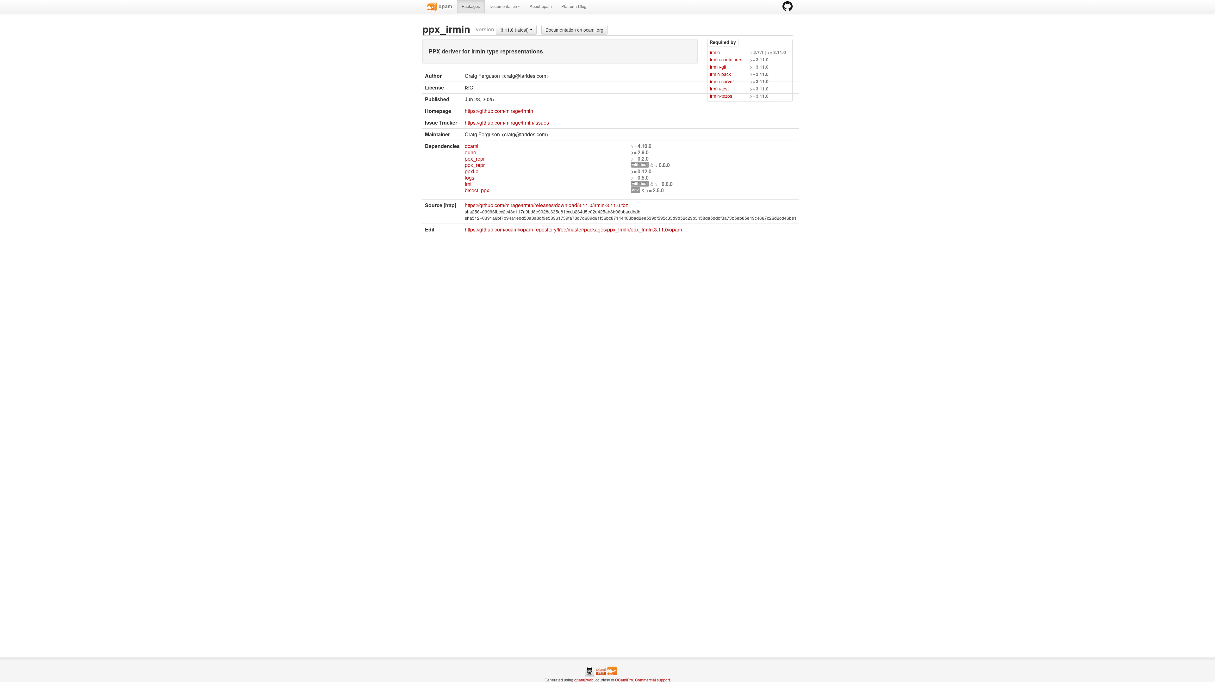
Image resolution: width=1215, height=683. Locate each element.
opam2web (584, 679)
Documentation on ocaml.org (574, 30)
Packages (471, 6)
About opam (541, 6)
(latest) (515, 30)
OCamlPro (624, 679)
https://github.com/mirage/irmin (499, 110)
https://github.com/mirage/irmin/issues (507, 122)
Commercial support (652, 679)
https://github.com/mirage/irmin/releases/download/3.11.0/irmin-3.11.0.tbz (546, 205)
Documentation (503, 6)
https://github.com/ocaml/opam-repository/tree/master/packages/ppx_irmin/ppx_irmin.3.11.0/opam (573, 229)
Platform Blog (573, 6)
